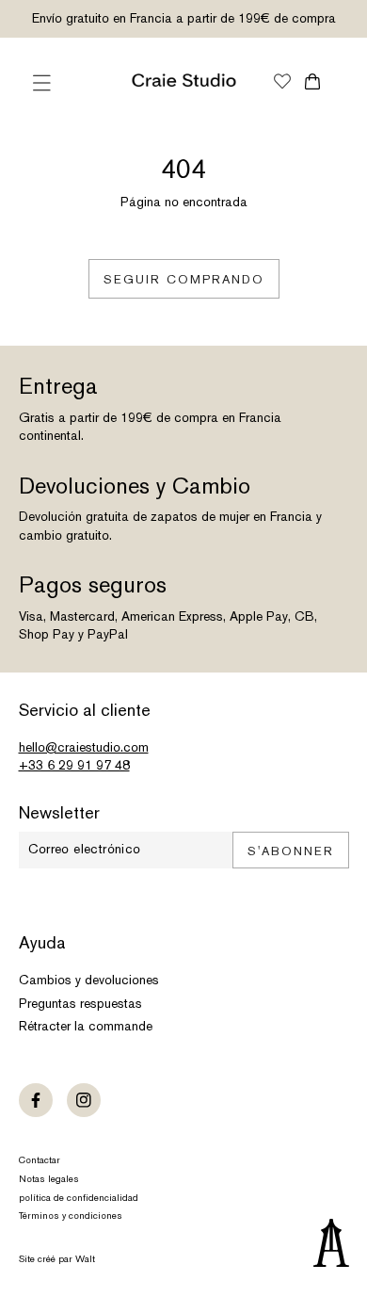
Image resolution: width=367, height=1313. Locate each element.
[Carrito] (313, 81)
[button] (42, 82)
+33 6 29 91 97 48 (74, 764)
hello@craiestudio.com (84, 746)
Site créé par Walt (57, 1259)
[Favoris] (282, 83)
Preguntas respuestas (80, 1003)
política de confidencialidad (78, 1197)
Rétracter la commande (85, 1025)
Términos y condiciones (70, 1215)
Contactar (39, 1160)
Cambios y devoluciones (89, 979)
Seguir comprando (184, 279)
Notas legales (49, 1179)
